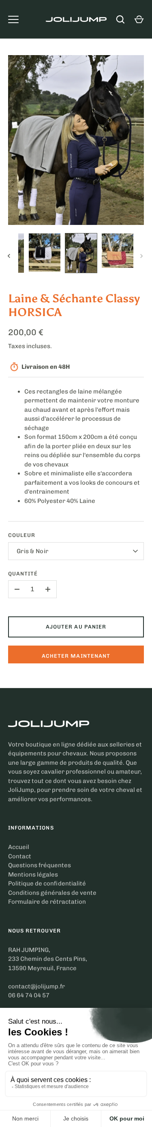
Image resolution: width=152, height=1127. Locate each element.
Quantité (23, 574)
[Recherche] (120, 19)
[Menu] (13, 19)
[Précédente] (10, 256)
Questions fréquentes (39, 865)
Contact (19, 856)
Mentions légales (33, 874)
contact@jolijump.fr (36, 986)
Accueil (18, 847)
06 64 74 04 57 (28, 995)
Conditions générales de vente (52, 892)
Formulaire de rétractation (47, 901)
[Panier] (139, 19)
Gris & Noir (32, 551)
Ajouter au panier (76, 627)
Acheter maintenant (76, 656)
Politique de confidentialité (47, 883)
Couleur (21, 535)
